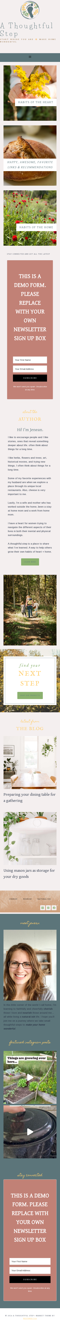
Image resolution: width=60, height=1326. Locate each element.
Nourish (27, 899)
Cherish (13, 899)
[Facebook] (54, 907)
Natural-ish (44, 899)
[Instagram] (42, 907)
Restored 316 (30, 1318)
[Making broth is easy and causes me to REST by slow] (30, 1131)
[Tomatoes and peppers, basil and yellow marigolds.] (30, 1077)
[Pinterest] (48, 907)
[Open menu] (30, 56)
